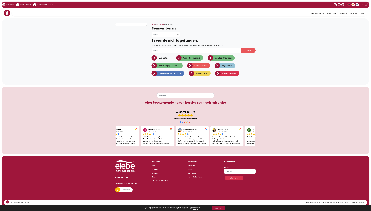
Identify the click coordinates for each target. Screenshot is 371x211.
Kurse (311, 13)
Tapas (190, 169)
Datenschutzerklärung (328, 202)
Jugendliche (227, 65)
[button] (254, 136)
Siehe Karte (126, 190)
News (154, 177)
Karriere (155, 169)
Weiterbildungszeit (191, 58)
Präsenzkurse (201, 73)
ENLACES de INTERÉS (160, 181)
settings (195, 209)
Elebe (153, 24)
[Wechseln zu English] (357, 4)
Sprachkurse (160, 24)
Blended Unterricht (223, 58)
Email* (226, 167)
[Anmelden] (362, 4)
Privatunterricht (229, 73)
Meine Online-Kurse (195, 177)
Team (154, 165)
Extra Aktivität (200, 65)
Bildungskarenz (332, 13)
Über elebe (156, 161)
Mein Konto (192, 173)
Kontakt (362, 13)
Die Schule (353, 13)
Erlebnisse (343, 13)
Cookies (347, 202)
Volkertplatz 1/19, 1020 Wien (45, 4)
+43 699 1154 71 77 (25, 4)
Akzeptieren (218, 208)
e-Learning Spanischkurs (169, 65)
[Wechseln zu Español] (353, 4)
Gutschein (191, 165)
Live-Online (163, 58)
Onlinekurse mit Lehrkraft (170, 73)
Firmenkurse (319, 13)
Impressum (339, 202)
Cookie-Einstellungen (357, 202)
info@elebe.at (10, 4)
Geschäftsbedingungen (312, 202)
